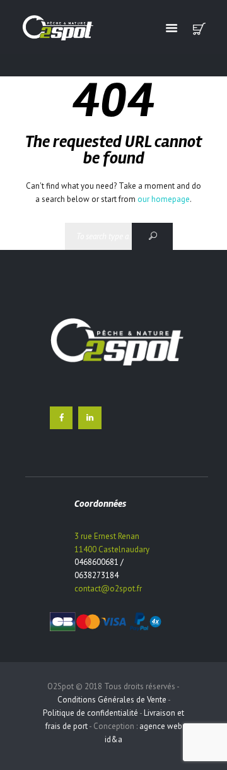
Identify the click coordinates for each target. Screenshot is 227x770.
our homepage (163, 199)
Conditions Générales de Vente (111, 699)
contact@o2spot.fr (108, 588)
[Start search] (152, 236)
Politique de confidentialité (90, 713)
